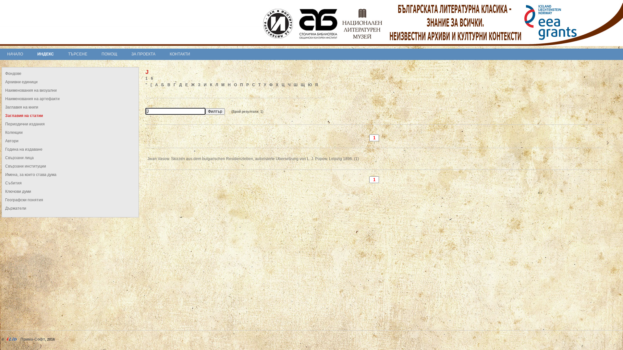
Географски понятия (24, 200)
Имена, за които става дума (30, 174)
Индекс (45, 54)
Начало (15, 54)
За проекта (143, 54)
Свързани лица (19, 158)
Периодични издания (25, 124)
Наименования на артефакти (32, 99)
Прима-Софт (32, 339)
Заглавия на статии (24, 115)
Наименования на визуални (31, 90)
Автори (11, 141)
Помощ (109, 54)
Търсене (77, 54)
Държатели (15, 208)
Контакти (180, 54)
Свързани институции (25, 166)
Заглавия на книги (21, 107)
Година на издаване (24, 149)
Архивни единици (21, 82)
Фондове (13, 73)
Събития (13, 183)
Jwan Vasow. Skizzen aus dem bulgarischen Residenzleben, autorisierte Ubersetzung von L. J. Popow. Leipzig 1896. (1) (253, 159)
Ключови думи (18, 191)
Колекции (14, 132)
